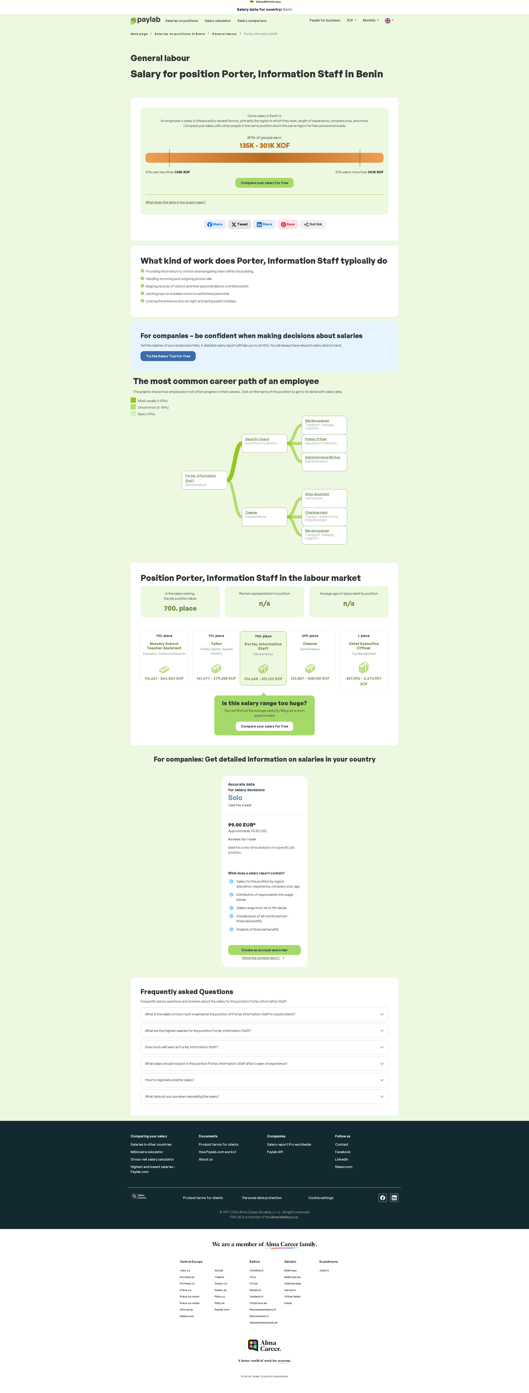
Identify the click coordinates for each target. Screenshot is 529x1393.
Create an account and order (264, 950)
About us (206, 1159)
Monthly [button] (369, 20)
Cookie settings (321, 1198)
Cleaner (251, 512)
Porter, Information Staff (200, 478)
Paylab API (275, 1152)
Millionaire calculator (147, 1152)
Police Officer (316, 439)
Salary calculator (218, 21)
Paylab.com (222, 1309)
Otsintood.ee (258, 1303)
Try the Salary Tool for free (168, 356)
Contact (341, 1144)
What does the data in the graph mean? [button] (175, 202)
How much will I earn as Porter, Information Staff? (181, 1047)
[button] (389, 20)
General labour (224, 34)
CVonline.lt (256, 1270)
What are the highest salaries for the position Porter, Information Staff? (198, 1031)
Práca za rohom (189, 1296)
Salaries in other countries (151, 1144)
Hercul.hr (290, 1290)
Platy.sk (220, 1303)
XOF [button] (350, 20)
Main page (139, 34)
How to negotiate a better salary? (169, 1080)
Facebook (343, 1152)
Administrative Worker (322, 457)
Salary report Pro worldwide (289, 1144)
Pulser (288, 1303)
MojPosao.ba (292, 1277)
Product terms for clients (219, 1144)
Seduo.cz (221, 1283)
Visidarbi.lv (256, 1296)
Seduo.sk (221, 1290)
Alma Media (280, 1217)
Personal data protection (262, 1198)
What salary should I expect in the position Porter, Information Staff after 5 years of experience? (216, 1064)
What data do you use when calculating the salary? (182, 1096)
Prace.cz (185, 1290)
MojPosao (290, 1270)
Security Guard (257, 439)
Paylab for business (325, 20)
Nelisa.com (187, 1316)
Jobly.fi (324, 1270)
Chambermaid (316, 512)
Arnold (219, 1270)
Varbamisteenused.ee (264, 1322)
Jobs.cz (185, 1270)
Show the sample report (261, 958)
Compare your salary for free (264, 183)
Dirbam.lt (255, 1290)
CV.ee (253, 1283)
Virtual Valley (292, 1296)
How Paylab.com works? (217, 1152)
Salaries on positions (181, 21)
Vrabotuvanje (292, 1283)
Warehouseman (317, 421)
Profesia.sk (187, 1277)
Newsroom (343, 1167)
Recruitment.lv (259, 1316)
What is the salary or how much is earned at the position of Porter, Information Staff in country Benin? (220, 1014)
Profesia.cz (187, 1283)
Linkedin (341, 1159)
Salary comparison (252, 21)
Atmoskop (186, 1309)
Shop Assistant (317, 494)
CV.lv (253, 1277)
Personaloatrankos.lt (263, 1309)
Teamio (219, 1277)
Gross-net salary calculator (152, 1159)
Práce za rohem (190, 1303)
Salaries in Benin (180, 34)
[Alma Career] (264, 1345)
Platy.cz (220, 1296)
